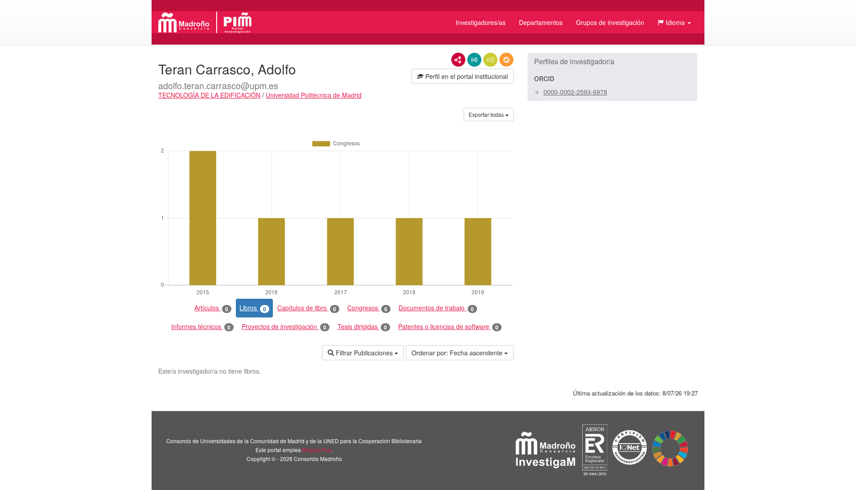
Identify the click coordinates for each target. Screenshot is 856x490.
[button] (674, 22)
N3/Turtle (490, 60)
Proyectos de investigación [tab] (284, 326)
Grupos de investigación (610, 22)
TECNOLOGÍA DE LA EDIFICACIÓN (209, 95)
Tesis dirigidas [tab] (362, 326)
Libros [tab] (252, 308)
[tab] (612, 61)
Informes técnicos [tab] (200, 326)
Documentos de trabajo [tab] (436, 308)
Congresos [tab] (367, 308)
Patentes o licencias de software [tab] (448, 326)
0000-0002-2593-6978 (575, 91)
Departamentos (541, 22)
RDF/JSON (506, 60)
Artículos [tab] (211, 308)
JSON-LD (474, 60)
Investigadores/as (481, 22)
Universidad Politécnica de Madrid (314, 95)
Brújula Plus (317, 449)
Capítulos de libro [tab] (306, 308)
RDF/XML (458, 60)
